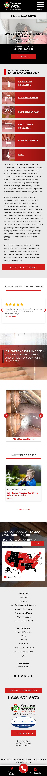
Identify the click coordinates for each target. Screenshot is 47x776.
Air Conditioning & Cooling (23, 605)
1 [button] (19, 325)
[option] (23, 31)
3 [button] (25, 325)
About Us (23, 644)
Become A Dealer (23, 733)
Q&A (23, 655)
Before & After (23, 667)
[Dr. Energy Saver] (23, 768)
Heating (23, 601)
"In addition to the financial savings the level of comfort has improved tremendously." (23, 311)
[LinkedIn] (28, 676)
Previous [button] (2, 310)
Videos (23, 640)
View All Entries (24, 509)
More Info (23, 56)
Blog (23, 636)
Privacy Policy (32, 759)
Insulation (23, 597)
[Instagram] (25, 676)
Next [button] (44, 310)
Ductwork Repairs (23, 609)
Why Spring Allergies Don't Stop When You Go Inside (22, 495)
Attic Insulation (28, 97)
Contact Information (23, 652)
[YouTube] (14, 676)
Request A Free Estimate (23, 267)
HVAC (21, 155)
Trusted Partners (23, 632)
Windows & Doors (23, 613)
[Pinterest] (21, 676)
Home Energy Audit (29, 112)
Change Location (23, 50)
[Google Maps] (32, 676)
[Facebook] (18, 676)
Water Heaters (24, 617)
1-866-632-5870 (23, 16)
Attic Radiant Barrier (24, 439)
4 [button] (27, 325)
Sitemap (27, 762)
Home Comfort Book (23, 648)
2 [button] (22, 325)
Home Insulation (28, 140)
